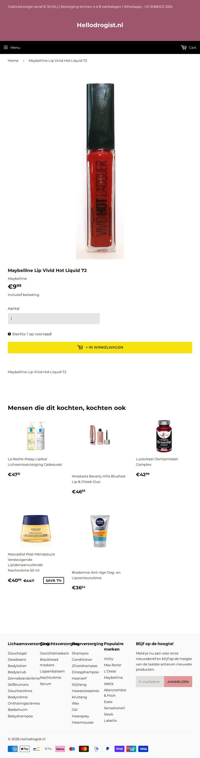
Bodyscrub (17, 672)
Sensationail (114, 708)
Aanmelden (178, 682)
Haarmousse (82, 722)
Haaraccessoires (85, 691)
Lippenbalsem (52, 671)
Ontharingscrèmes (24, 703)
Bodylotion (17, 666)
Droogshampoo (85, 672)
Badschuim (18, 709)
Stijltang (79, 684)
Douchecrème (20, 691)
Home (13, 60)
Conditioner (82, 659)
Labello (110, 720)
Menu (15, 47)
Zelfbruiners (18, 684)
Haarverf (79, 678)
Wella (109, 684)
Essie (108, 702)
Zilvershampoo (84, 666)
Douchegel (17, 653)
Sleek (108, 714)
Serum (45, 684)
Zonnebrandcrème (24, 678)
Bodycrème (18, 697)
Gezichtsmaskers (54, 653)
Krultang (79, 697)
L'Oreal (110, 671)
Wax (75, 703)
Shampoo (80, 653)
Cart (192, 47)
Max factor (112, 665)
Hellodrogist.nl (100, 25)
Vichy (108, 659)
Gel (75, 709)
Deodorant (17, 659)
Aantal (14, 308)
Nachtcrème (50, 677)
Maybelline (113, 677)
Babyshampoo (20, 716)
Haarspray (80, 716)
